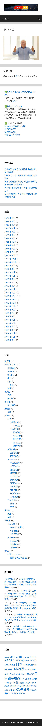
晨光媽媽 (27, 679)
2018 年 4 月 (9, 319)
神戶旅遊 (14, 490)
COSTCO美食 (15, 527)
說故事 (32, 690)
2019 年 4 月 (9, 282)
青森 (20, 693)
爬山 (12, 385)
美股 (9, 517)
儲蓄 (27, 657)
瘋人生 (7, 391)
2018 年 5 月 (9, 316)
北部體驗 (11, 368)
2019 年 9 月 (9, 265)
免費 (32, 657)
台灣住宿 (14, 422)
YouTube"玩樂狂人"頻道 (15, 126)
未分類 (7, 361)
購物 (12, 503)
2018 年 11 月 (10, 299)
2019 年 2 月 (9, 289)
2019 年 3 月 (9, 286)
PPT (24, 657)
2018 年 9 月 (9, 306)
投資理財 (26, 660)
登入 (17, 76)
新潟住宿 (17, 436)
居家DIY (10, 371)
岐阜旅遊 (14, 473)
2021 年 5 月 (9, 245)
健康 (9, 395)
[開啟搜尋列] (38, 18)
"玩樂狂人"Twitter (12, 134)
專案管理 (11, 405)
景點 (8, 683)
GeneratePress (34, 722)
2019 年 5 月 (9, 279)
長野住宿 (17, 446)
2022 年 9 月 (9, 235)
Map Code (15, 657)
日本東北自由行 (18, 674)
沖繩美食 (14, 547)
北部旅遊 (14, 452)
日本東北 (28, 669)
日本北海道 (27, 665)
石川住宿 (17, 442)
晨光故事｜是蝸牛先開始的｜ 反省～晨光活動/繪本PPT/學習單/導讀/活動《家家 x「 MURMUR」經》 (20, 629)
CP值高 (6, 657)
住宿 (9, 419)
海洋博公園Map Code (23, 686)
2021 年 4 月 (9, 248)
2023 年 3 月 (9, 228)
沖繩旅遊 (14, 483)
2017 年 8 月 (9, 330)
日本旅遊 (11, 459)
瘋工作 (7, 402)
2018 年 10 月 (10, 303)
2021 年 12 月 (10, 242)
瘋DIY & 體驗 (9, 364)
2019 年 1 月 (9, 292)
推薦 (34, 660)
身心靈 (10, 398)
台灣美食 (11, 524)
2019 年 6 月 (9, 275)
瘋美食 (7, 520)
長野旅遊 (14, 493)
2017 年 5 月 (9, 340)
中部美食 (14, 530)
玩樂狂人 (10, 579)
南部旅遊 (14, 456)
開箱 (9, 388)
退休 (11, 693)
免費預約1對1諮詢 (14, 106)
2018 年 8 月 (9, 309)
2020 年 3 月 (9, 255)
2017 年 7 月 (9, 333)
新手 (13, 665)
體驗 (23, 693)
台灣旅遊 (11, 449)
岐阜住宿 (17, 432)
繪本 (10, 690)
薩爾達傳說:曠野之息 (19, 557)
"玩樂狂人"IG (10, 132)
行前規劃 (11, 500)
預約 (12, 507)
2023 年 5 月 (9, 221)
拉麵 (31, 661)
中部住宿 (17, 425)
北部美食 (14, 534)
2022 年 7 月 (9, 238)
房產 (9, 513)
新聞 (9, 412)
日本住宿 (14, 429)
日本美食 (11, 537)
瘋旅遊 (7, 415)
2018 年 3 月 (9, 323)
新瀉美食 (14, 541)
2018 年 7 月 (9, 313)
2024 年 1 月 (9, 218)
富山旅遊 (14, 469)
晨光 (22, 679)
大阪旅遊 (14, 466)
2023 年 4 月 (9, 225)
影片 (14, 100)
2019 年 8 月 (9, 269)
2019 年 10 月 (10, 262)
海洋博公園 (13, 686)
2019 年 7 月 (9, 272)
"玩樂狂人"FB (10, 129)
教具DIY (10, 375)
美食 (15, 690)
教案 (10, 665)
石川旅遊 (14, 486)
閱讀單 (15, 693)
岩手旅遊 (14, 476)
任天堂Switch (13, 554)
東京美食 (14, 544)
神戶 (32, 686)
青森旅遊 (14, 497)
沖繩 (16, 682)
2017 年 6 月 (9, 336)
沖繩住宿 (17, 439)
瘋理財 (7, 510)
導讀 (22, 660)
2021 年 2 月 (9, 252)
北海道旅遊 (15, 463)
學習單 (17, 660)
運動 (9, 381)
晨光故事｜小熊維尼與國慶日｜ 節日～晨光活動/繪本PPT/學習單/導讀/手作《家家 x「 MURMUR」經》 (20, 617)
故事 (6, 665)
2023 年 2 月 (9, 231)
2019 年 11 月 (10, 258)
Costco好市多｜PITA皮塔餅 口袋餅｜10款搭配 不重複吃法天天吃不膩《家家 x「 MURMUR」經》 (20, 605)
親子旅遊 (23, 689)
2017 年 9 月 (9, 326)
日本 (19, 664)
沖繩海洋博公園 (29, 683)
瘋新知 (7, 408)
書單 (11, 683)
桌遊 (9, 378)
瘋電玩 (7, 551)
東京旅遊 (14, 480)
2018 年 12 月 (10, 296)
